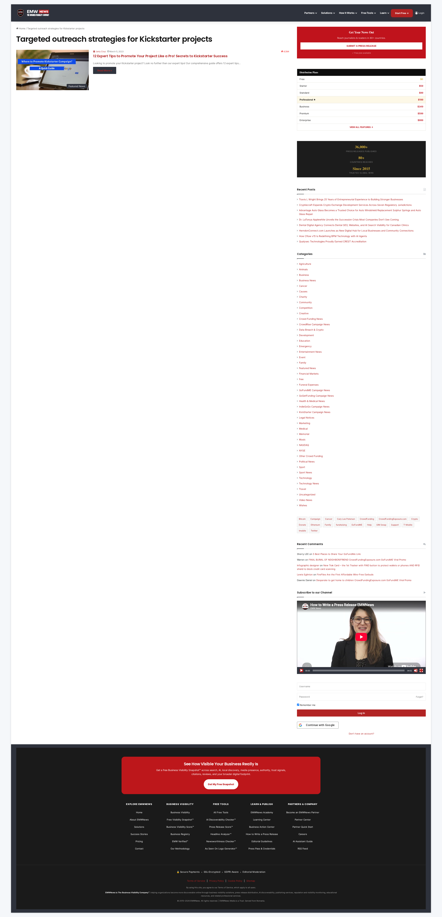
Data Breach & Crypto (311, 329)
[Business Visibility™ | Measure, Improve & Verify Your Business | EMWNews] (35, 13)
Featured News (307, 368)
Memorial (304, 434)
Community (305, 302)
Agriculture (305, 264)
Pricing (139, 841)
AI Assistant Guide (303, 841)
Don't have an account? (361, 733)
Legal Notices (306, 417)
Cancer (303, 286)
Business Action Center (262, 826)
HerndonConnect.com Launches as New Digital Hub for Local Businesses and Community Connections (356, 230)
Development (306, 335)
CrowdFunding (367, 519)
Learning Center (262, 819)
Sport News (305, 472)
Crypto (414, 519)
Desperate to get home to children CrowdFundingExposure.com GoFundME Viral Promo (363, 580)
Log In (361, 713)
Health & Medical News (312, 401)
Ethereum (315, 524)
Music (302, 439)
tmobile (302, 530)
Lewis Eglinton (305, 574)
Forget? (419, 697)
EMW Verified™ (180, 841)
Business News (307, 280)
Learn (383, 12)
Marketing (304, 423)
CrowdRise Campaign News (314, 324)
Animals (303, 269)
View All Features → (361, 127)
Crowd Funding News (311, 319)
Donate (302, 524)
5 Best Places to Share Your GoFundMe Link (337, 554)
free (301, 379)
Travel (302, 489)
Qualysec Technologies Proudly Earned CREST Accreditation (332, 241)
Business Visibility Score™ (180, 826)
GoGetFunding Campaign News (316, 395)
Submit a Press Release (361, 45)
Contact (139, 848)
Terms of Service (196, 880)
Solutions (326, 12)
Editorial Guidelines (262, 841)
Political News (307, 461)
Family (302, 362)
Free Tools (367, 12)
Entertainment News (310, 351)
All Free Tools (221, 812)
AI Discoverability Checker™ (221, 819)
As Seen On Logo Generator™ (221, 848)
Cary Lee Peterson (346, 519)
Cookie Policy (235, 880)
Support (395, 524)
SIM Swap (381, 524)
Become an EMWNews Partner (302, 812)
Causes (303, 291)
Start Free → (402, 13)
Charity (303, 296)
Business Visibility (180, 812)
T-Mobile (407, 524)
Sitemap (250, 880)
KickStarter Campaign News (314, 412)
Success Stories (139, 834)
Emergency (305, 346)
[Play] (301, 670)
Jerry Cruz (101, 51)
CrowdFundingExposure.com (392, 519)
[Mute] (415, 670)
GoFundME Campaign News (314, 390)
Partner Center (303, 819)
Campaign (315, 519)
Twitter (314, 530)
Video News (305, 500)
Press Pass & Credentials (261, 848)
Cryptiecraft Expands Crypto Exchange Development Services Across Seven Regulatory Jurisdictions (355, 205)
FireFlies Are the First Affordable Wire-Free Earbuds (345, 574)
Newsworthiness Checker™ (221, 841)
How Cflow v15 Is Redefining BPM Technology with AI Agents (333, 236)
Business (304, 275)
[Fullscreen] (421, 670)
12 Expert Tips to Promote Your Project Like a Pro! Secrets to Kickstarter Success (160, 56)
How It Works (346, 12)
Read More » (104, 70)
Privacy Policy (216, 880)
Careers (303, 834)
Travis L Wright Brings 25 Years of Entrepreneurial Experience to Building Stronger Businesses (351, 199)
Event (302, 357)
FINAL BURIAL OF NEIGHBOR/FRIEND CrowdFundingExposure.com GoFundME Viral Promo (357, 559)
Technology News (309, 483)
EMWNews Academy (262, 812)
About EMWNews (139, 819)
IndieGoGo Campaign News (314, 406)
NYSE (302, 450)
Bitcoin (302, 519)
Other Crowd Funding (311, 456)
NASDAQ (304, 445)
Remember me (307, 705)
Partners (309, 12)
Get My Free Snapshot (221, 784)
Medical (303, 428)
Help (369, 524)
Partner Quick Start (302, 826)
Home (21, 28)
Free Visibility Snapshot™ (180, 819)
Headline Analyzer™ (220, 834)
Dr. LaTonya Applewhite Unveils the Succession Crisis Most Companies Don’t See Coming (349, 219)
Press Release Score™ (221, 826)
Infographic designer (308, 565)
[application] (361, 637)
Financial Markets (309, 373)
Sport (302, 467)
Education (304, 340)
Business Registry (180, 834)
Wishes (303, 505)
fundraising (341, 524)
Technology (305, 478)
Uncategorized (307, 494)
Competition (306, 307)
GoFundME (357, 524)
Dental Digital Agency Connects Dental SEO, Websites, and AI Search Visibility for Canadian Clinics (354, 225)
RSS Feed (303, 848)
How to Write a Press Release (262, 834)
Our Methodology (180, 848)
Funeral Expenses (309, 384)
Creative (304, 313)
